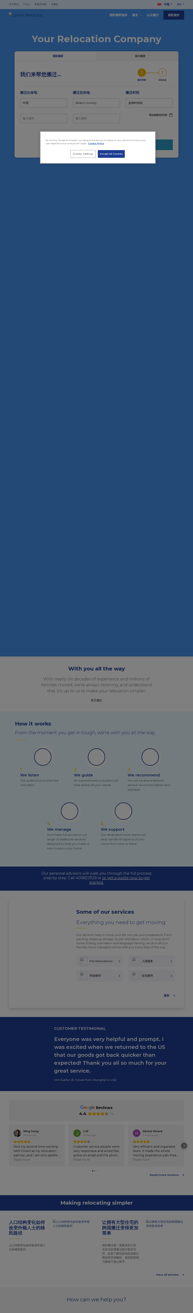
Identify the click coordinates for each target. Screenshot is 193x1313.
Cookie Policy (96, 143)
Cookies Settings (83, 154)
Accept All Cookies (111, 154)
